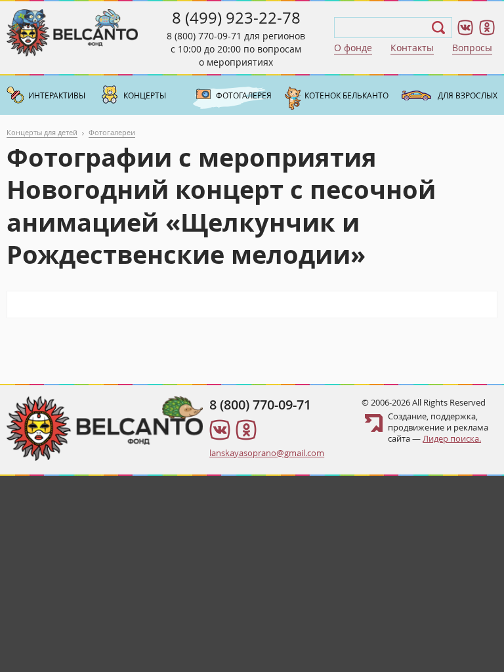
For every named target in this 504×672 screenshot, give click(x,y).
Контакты (412, 47)
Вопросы (472, 47)
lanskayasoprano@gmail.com (266, 453)
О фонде (353, 47)
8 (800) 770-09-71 (204, 36)
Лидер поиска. (452, 438)
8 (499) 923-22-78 (236, 18)
